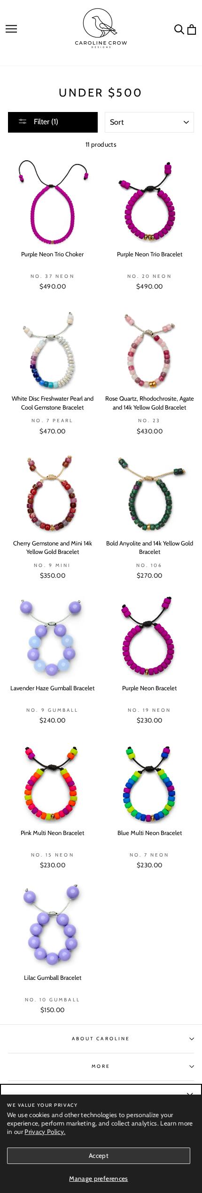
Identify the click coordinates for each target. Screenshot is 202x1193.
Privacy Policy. (44, 1131)
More (101, 1066)
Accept (99, 1155)
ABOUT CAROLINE (101, 1039)
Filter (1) (45, 121)
